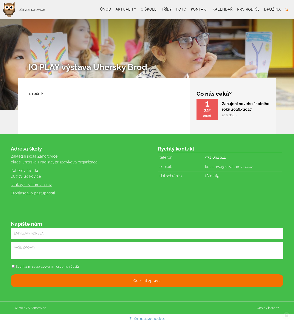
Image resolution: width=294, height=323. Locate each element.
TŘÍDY (166, 9)
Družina (272, 9)
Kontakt (199, 9)
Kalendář (223, 9)
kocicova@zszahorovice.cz (229, 166)
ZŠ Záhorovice (31, 9)
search (286, 9)
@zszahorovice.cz (36, 184)
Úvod (105, 9)
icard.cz (273, 308)
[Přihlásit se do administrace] (286, 315)
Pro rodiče (248, 9)
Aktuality (126, 9)
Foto (181, 9)
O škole (149, 9)
